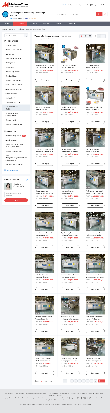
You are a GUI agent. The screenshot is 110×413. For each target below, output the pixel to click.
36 (46, 381)
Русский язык (42, 398)
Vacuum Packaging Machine (11, 108)
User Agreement (67, 404)
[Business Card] (27, 179)
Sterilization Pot (10, 98)
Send (16, 200)
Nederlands (65, 398)
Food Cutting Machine (12, 72)
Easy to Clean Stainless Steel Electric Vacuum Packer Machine (43, 361)
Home (7, 24)
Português (25, 398)
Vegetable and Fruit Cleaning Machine (11, 114)
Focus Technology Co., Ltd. (41, 404)
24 (42, 381)
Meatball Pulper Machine (13, 124)
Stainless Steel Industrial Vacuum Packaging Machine (43, 319)
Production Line (10, 45)
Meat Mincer (9, 67)
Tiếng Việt (49, 400)
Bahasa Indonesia (59, 400)
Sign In (64, 5)
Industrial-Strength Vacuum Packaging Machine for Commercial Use (95, 235)
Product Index (99, 393)
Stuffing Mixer (10, 63)
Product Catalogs (12, 171)
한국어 (78, 398)
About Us (34, 24)
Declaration (77, 404)
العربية (72, 398)
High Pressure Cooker (12, 102)
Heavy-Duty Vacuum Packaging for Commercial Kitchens (69, 319)
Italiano (50, 398)
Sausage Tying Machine (13, 80)
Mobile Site (51, 395)
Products (21, 24)
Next (100, 381)
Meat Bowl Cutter (11, 76)
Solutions (46, 24)
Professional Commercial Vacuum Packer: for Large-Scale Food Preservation (95, 193)
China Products (19, 393)
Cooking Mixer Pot (11, 94)
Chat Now (19, 186)
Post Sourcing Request (106, 14)
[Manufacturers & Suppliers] (16, 4)
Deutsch (57, 398)
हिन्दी (90, 398)
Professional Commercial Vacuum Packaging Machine (94, 319)
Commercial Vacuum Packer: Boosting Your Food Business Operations (95, 361)
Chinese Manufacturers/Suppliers (36, 393)
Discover (59, 24)
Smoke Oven (9, 54)
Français (33, 398)
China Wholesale (53, 393)
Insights (59, 395)
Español (17, 398)
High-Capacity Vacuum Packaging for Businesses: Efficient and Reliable (69, 235)
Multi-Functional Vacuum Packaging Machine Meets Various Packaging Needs (69, 151)
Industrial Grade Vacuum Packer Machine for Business (43, 277)
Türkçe (103, 398)
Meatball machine (11, 120)
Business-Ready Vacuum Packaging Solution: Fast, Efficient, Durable (69, 361)
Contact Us (71, 24)
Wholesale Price (64, 393)
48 (51, 381)
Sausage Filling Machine (13, 50)
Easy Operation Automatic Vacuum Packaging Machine (44, 235)
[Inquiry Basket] (88, 5)
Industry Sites (75, 393)
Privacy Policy (87, 404)
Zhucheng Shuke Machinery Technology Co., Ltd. (27, 14)
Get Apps (95, 5)
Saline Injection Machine (13, 89)
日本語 (84, 398)
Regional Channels (87, 393)
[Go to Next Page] (103, 36)
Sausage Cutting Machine (14, 85)
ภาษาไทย (96, 398)
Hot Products (9, 393)
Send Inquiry (45, 80)
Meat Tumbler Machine (13, 58)
